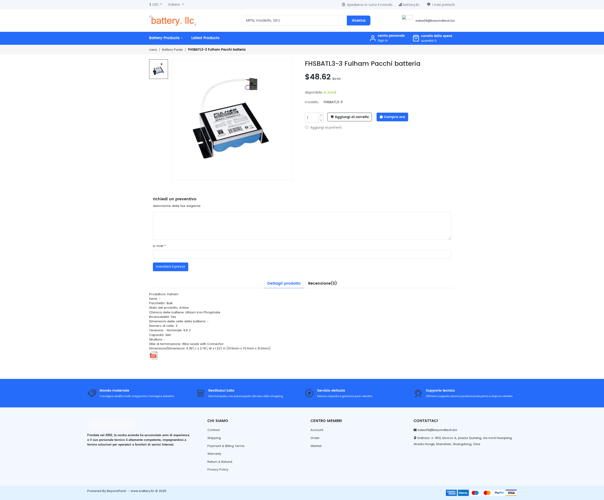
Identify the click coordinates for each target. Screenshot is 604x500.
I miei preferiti (443, 4)
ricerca (358, 20)
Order (315, 438)
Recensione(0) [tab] (322, 283)
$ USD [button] (154, 4)
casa (153, 50)
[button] (432, 38)
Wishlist (316, 446)
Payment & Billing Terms (225, 446)
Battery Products (165, 38)
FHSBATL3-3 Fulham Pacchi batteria (217, 49)
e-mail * (159, 246)
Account (316, 430)
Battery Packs (172, 50)
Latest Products (205, 38)
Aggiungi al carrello (352, 117)
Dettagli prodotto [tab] (284, 283)
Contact (213, 430)
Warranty (214, 454)
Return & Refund (219, 462)
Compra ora (394, 117)
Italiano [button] (174, 4)
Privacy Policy (217, 469)
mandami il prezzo (170, 266)
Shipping (214, 438)
